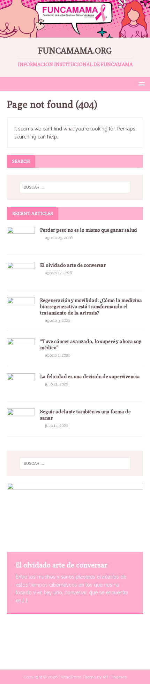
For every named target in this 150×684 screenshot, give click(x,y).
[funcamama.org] (75, 33)
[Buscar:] (75, 187)
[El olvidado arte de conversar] (21, 278)
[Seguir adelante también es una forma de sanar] (21, 425)
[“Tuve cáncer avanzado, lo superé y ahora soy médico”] (21, 355)
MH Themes (115, 677)
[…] (25, 600)
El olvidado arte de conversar (73, 265)
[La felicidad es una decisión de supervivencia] (21, 390)
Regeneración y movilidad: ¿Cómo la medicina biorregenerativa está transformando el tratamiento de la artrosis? (91, 306)
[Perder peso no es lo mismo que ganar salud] (21, 243)
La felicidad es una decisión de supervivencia (90, 376)
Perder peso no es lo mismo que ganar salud (88, 230)
